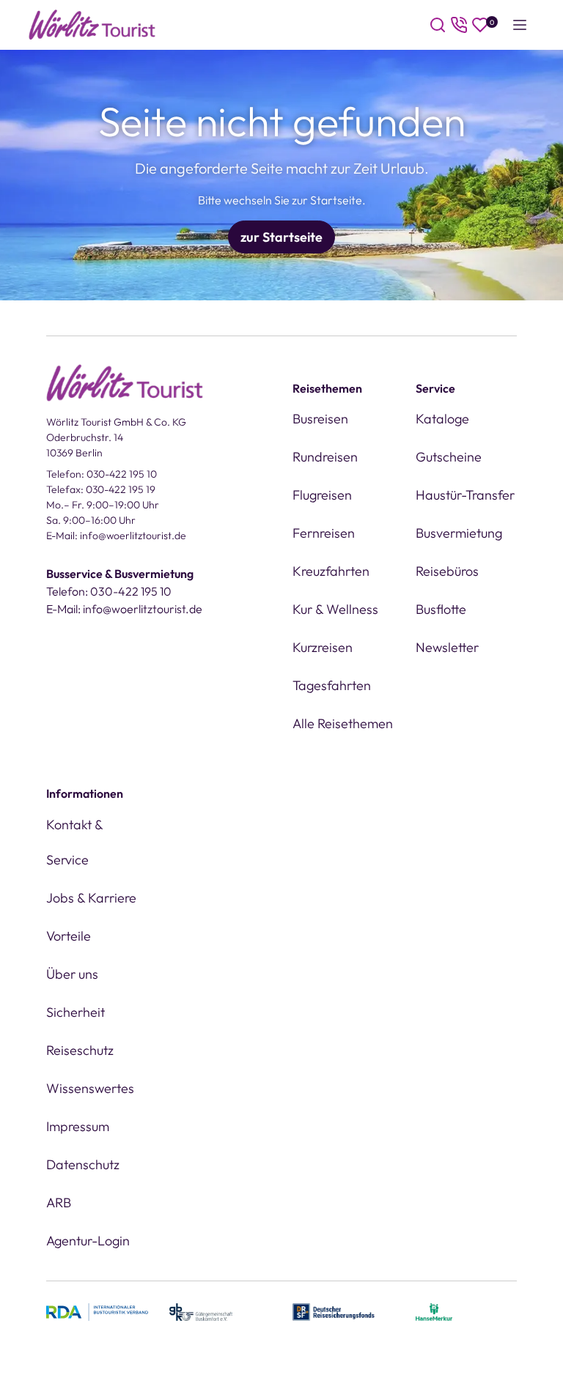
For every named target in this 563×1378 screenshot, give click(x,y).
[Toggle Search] (437, 25)
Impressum (77, 1126)
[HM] (434, 1310)
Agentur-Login (88, 1240)
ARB (58, 1202)
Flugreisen (322, 494)
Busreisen (320, 418)
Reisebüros (447, 571)
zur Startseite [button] (281, 237)
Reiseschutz (80, 1050)
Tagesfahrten (331, 685)
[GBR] (200, 1310)
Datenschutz (82, 1164)
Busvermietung (459, 533)
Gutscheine (449, 456)
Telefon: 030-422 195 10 (101, 474)
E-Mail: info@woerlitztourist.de (116, 535)
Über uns (72, 974)
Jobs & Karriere (91, 897)
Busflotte (441, 609)
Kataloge (442, 418)
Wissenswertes (90, 1088)
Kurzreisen (322, 647)
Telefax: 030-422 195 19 (100, 489)
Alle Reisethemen (342, 723)
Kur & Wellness (335, 609)
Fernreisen (323, 533)
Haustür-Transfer (465, 494)
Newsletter (447, 647)
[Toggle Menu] (519, 25)
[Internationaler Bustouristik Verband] (97, 1310)
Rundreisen (325, 456)
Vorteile (68, 935)
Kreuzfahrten (330, 571)
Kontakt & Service (74, 842)
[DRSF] (333, 1310)
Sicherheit (75, 1012)
